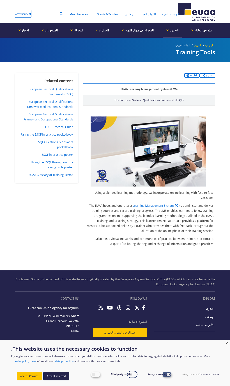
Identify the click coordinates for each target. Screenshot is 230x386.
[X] (137, 307)
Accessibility (22, 13)
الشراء (209, 309)
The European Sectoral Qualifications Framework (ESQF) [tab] (148, 100)
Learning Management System (153, 206)
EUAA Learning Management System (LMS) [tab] (149, 89)
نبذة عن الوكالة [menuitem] (203, 30)
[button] (61, 13)
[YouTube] (110, 307)
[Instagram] (128, 307)
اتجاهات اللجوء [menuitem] (170, 14)
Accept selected (56, 376)
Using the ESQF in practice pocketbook (47, 134)
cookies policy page (24, 361)
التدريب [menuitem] (173, 30)
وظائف (209, 317)
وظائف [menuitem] (129, 14)
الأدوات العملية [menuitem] (147, 14)
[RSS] (100, 307)
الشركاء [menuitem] (78, 30)
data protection (64, 361)
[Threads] (119, 307)
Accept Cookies (29, 376)
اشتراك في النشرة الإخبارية (120, 333)
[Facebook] (143, 307)
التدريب (197, 45)
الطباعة (193, 75)
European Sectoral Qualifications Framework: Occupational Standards (48, 116)
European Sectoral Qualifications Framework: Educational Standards (49, 104)
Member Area (79, 14)
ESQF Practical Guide (59, 127)
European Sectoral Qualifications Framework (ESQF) (51, 91)
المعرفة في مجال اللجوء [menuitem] (139, 30)
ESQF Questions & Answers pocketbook (55, 144)
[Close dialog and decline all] (227, 342)
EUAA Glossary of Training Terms (51, 175)
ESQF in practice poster (57, 155)
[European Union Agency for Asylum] (198, 12)
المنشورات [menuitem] (51, 30)
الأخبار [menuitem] (25, 30)
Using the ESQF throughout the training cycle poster (52, 164)
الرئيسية (209, 45)
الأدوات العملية (204, 325)
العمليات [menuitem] (103, 30)
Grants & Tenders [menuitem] (107, 14)
